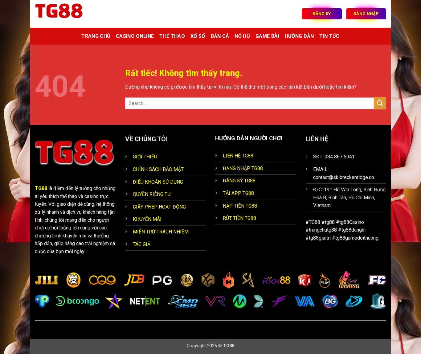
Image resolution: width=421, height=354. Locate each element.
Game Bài (267, 36)
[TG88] (65, 14)
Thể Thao (172, 36)
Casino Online (135, 36)
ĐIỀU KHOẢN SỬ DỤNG (158, 182)
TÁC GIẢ (141, 244)
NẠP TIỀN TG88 (240, 206)
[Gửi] (380, 103)
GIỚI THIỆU (145, 157)
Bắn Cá (220, 36)
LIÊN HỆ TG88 (238, 156)
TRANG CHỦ (95, 36)
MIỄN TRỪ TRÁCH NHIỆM (161, 232)
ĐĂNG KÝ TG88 (239, 181)
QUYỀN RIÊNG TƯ (152, 194)
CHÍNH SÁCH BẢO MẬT (158, 169)
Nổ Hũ (242, 36)
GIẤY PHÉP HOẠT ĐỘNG (159, 207)
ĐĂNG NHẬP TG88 (243, 168)
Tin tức (329, 36)
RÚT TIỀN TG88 (239, 218)
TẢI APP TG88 (238, 193)
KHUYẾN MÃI (147, 219)
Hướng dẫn (299, 36)
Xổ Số (197, 36)
